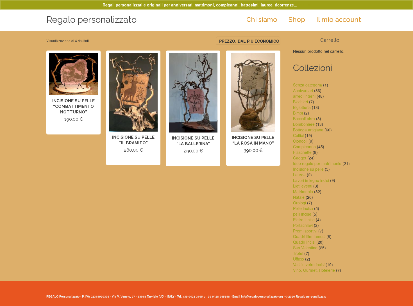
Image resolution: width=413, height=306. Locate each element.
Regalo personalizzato (91, 19)
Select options (73, 129)
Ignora (304, 5)
